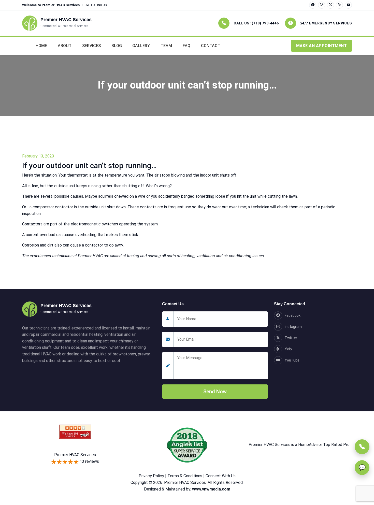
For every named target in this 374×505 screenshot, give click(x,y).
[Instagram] (321, 5)
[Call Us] (362, 446)
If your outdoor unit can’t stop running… (89, 165)
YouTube (292, 360)
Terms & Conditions (184, 475)
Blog (116, 45)
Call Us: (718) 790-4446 (256, 23)
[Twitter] (330, 5)
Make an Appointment (321, 45)
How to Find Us (94, 5)
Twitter (291, 338)
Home (41, 45)
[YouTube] (348, 5)
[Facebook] (312, 5)
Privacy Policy (151, 475)
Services (91, 45)
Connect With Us (221, 475)
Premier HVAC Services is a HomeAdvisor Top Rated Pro (299, 444)
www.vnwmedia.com (211, 489)
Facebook (292, 315)
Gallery (141, 45)
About (64, 45)
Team (166, 45)
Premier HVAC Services (75, 454)
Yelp (288, 349)
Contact (210, 45)
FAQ (186, 45)
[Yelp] (339, 5)
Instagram (293, 327)
